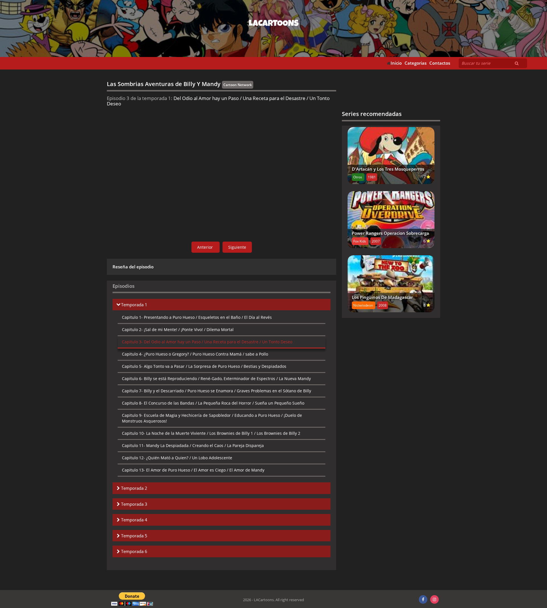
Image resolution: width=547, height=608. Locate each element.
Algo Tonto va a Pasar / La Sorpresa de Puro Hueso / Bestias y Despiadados (204, 366)
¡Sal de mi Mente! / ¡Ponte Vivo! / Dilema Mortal (178, 329)
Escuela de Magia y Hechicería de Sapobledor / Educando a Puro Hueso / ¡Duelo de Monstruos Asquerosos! (212, 418)
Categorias (415, 63)
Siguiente (237, 247)
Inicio (396, 63)
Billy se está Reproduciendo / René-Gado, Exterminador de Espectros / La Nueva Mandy (216, 378)
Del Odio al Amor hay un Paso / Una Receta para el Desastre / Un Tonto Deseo (207, 341)
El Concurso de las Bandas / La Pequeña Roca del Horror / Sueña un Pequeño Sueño (213, 403)
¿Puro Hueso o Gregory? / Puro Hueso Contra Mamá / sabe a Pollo (195, 354)
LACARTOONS (274, 24)
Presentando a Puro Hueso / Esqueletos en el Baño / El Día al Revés (197, 317)
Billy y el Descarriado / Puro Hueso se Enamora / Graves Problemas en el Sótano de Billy (216, 390)
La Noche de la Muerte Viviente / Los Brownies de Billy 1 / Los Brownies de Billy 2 (211, 433)
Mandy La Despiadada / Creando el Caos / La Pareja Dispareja (193, 445)
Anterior (205, 247)
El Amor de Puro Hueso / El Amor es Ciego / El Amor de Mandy (193, 470)
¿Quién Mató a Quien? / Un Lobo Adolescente (177, 457)
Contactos (439, 63)
